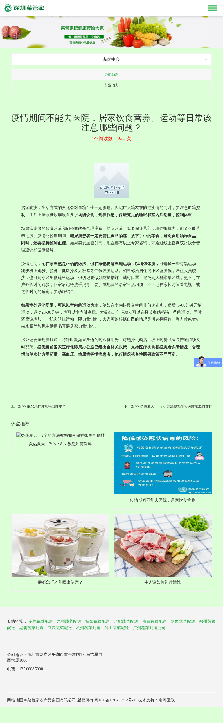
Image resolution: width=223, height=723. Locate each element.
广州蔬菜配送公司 (149, 627)
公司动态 (111, 75)
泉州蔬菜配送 (69, 621)
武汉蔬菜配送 (60, 627)
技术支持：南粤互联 (156, 700)
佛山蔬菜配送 (117, 627)
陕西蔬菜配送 (183, 621)
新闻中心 (111, 59)
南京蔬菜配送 (154, 621)
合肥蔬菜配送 (126, 621)
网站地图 (15, 700)
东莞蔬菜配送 (40, 621)
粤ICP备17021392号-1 (115, 700)
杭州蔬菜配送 (88, 627)
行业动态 (111, 85)
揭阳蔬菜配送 (97, 621)
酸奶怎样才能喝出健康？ (46, 406)
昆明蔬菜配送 (31, 627)
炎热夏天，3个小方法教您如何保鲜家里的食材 (175, 406)
